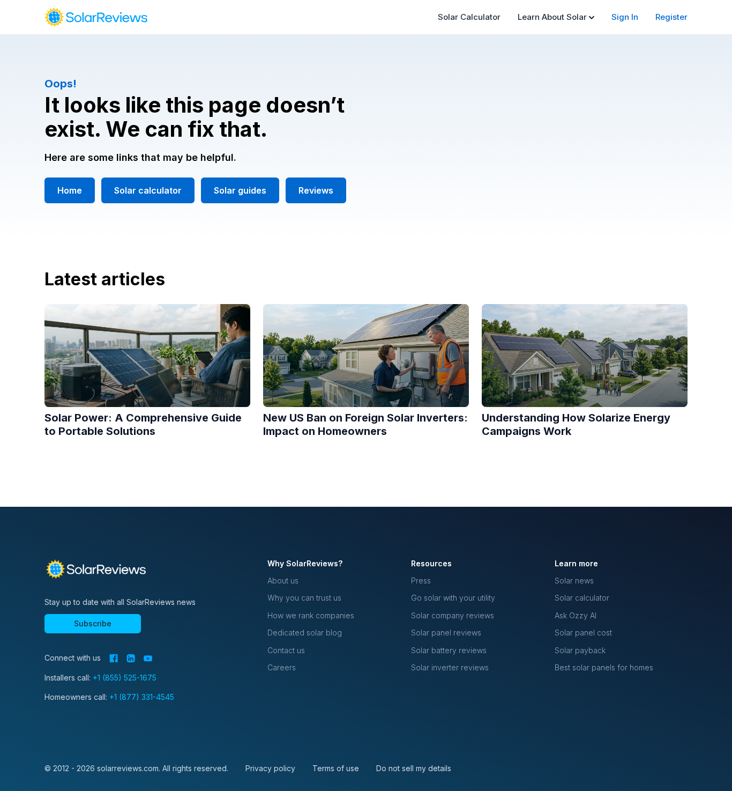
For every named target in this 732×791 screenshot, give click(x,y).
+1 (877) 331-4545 (141, 696)
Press (421, 580)
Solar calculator (148, 190)
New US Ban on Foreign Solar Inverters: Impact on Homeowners (365, 424)
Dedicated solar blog (304, 632)
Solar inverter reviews (450, 667)
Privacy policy (270, 768)
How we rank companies (310, 615)
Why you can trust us (304, 597)
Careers (281, 667)
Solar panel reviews (446, 632)
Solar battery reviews (449, 650)
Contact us (286, 650)
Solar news (574, 580)
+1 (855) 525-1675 (124, 677)
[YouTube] (148, 658)
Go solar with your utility (453, 597)
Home (69, 190)
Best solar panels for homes (604, 667)
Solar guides (240, 190)
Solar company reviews (452, 615)
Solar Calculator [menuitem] (469, 17)
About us (282, 580)
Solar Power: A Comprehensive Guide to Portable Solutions (143, 424)
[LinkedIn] (130, 658)
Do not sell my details (413, 768)
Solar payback (580, 650)
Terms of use (335, 768)
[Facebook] (113, 658)
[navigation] (95, 17)
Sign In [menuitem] (624, 17)
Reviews (315, 190)
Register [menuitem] (671, 17)
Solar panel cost (583, 632)
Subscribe (92, 623)
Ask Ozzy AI (575, 615)
